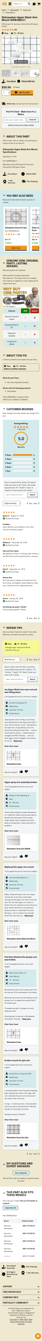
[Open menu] (10, 4)
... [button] (17, 741)
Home (4, 10)
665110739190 (29, 1248)
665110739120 (29, 1225)
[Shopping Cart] (39, 4)
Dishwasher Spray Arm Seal (16, 227)
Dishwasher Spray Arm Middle (18, 848)
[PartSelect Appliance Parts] (4, 4)
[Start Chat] (38, 1336)
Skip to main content (21, 59)
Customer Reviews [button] (19, 409)
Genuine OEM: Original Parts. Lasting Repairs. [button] (22, 263)
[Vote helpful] (21, 771)
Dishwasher (14, 10)
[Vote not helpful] (26, 771)
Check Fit (32, 119)
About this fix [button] (16, 355)
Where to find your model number (21, 125)
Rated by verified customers (15, 368)
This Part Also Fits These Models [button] (19, 1193)
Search (32, 494)
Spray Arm (27, 10)
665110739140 (29, 1241)
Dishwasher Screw (14, 763)
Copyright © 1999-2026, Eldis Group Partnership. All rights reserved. (21, 1321)
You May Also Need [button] (19, 195)
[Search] (29, 4)
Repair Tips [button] (14, 628)
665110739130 (29, 1233)
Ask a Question (21, 1173)
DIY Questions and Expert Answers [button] (19, 1164)
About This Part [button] (18, 136)
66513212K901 (29, 1256)
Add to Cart (24, 92)
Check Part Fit (10, 1207)
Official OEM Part (28, 81)
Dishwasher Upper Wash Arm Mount (21, 938)
